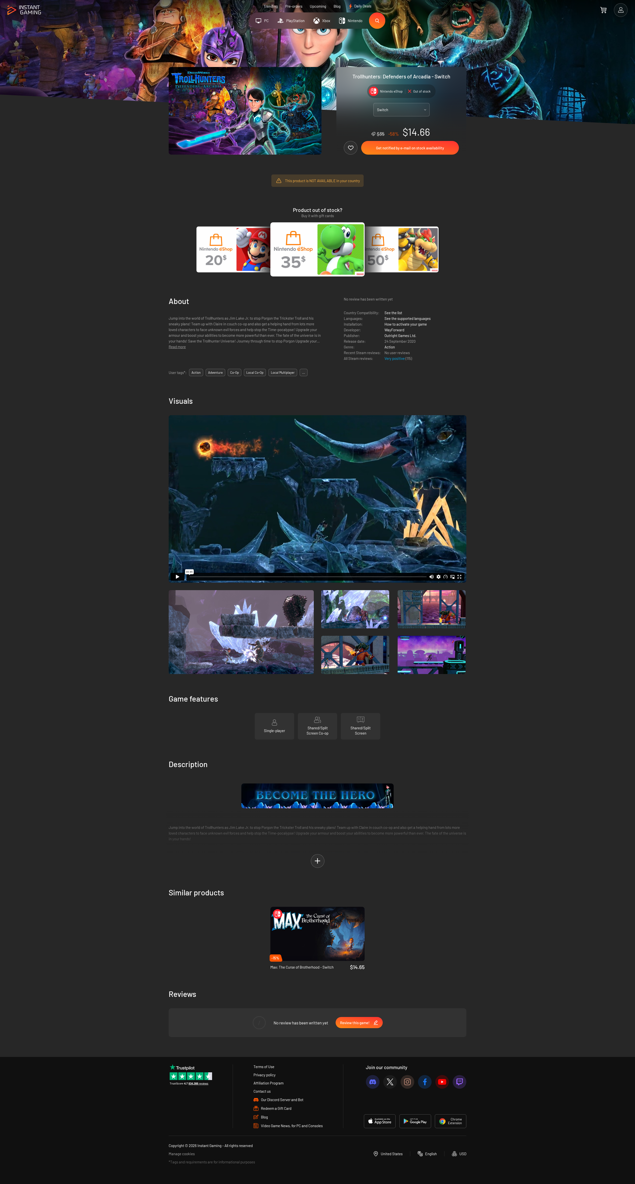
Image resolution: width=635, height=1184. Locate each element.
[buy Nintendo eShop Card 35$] (317, 249)
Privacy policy (265, 1075)
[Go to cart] (603, 10)
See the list (393, 312)
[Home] (24, 10)
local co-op (254, 372)
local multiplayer (283, 372)
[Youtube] (442, 1082)
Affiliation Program (269, 1083)
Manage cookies (182, 1153)
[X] (390, 1082)
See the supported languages (407, 318)
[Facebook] (425, 1082)
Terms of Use (264, 1066)
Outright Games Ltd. (400, 335)
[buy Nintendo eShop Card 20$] (236, 249)
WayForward (394, 330)
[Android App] (415, 1121)
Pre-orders (293, 6)
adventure (215, 372)
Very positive (395, 358)
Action (389, 347)
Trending (271, 6)
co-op (234, 372)
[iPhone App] (380, 1121)
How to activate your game (405, 324)
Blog (337, 6)
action (196, 372)
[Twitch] (459, 1082)
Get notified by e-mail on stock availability (410, 148)
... (303, 372)
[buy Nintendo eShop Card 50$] (398, 249)
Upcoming (318, 6)
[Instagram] (407, 1082)
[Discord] (373, 1082)
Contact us (262, 1091)
